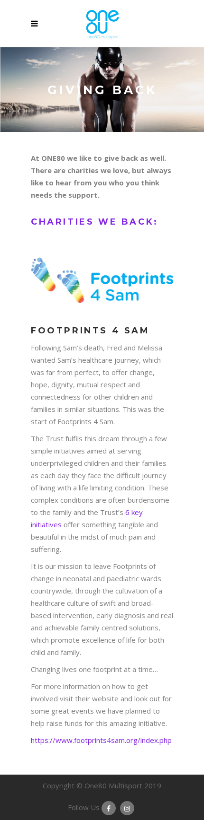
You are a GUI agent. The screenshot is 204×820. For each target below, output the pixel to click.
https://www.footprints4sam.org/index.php (101, 740)
